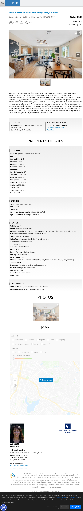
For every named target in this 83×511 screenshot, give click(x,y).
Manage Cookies (51, 507)
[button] (3, 507)
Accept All (75, 507)
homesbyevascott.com (18, 468)
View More (50, 130)
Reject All (64, 507)
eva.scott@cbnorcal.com (55, 128)
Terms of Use (73, 498)
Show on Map (47, 380)
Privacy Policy (61, 498)
